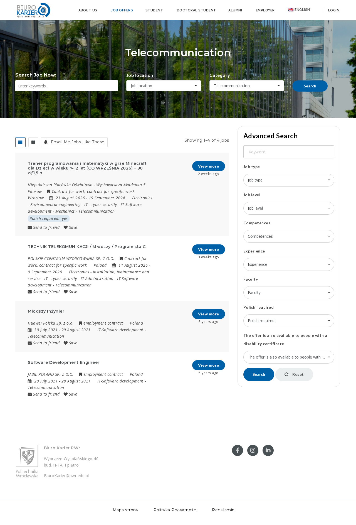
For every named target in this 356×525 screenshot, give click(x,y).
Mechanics (65, 211)
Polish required (258, 307)
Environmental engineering (55, 204)
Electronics (142, 197)
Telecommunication (96, 211)
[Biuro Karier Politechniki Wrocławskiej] (33, 9)
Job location (139, 75)
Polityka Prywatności (175, 509)
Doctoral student (196, 10)
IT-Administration (97, 278)
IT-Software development (120, 329)
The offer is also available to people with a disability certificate (285, 339)
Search (310, 86)
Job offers (122, 10)
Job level (252, 194)
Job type (251, 166)
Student (154, 10)
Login (333, 10)
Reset (297, 374)
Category (219, 75)
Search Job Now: (35, 75)
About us (87, 10)
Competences (257, 222)
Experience (254, 251)
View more (208, 166)
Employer (265, 10)
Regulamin (223, 509)
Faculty (250, 279)
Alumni (235, 10)
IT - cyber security (100, 204)
